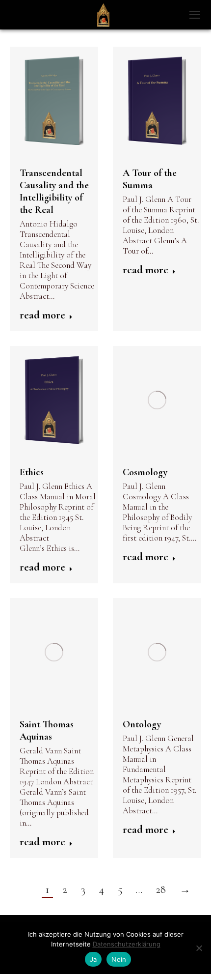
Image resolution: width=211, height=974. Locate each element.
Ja (93, 959)
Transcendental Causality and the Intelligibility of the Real (54, 191)
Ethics (32, 472)
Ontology (142, 724)
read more (42, 315)
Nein (118, 959)
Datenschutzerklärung (126, 944)
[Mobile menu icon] (194, 14)
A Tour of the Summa (150, 179)
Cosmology (145, 472)
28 (161, 889)
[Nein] (199, 948)
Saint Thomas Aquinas (47, 730)
